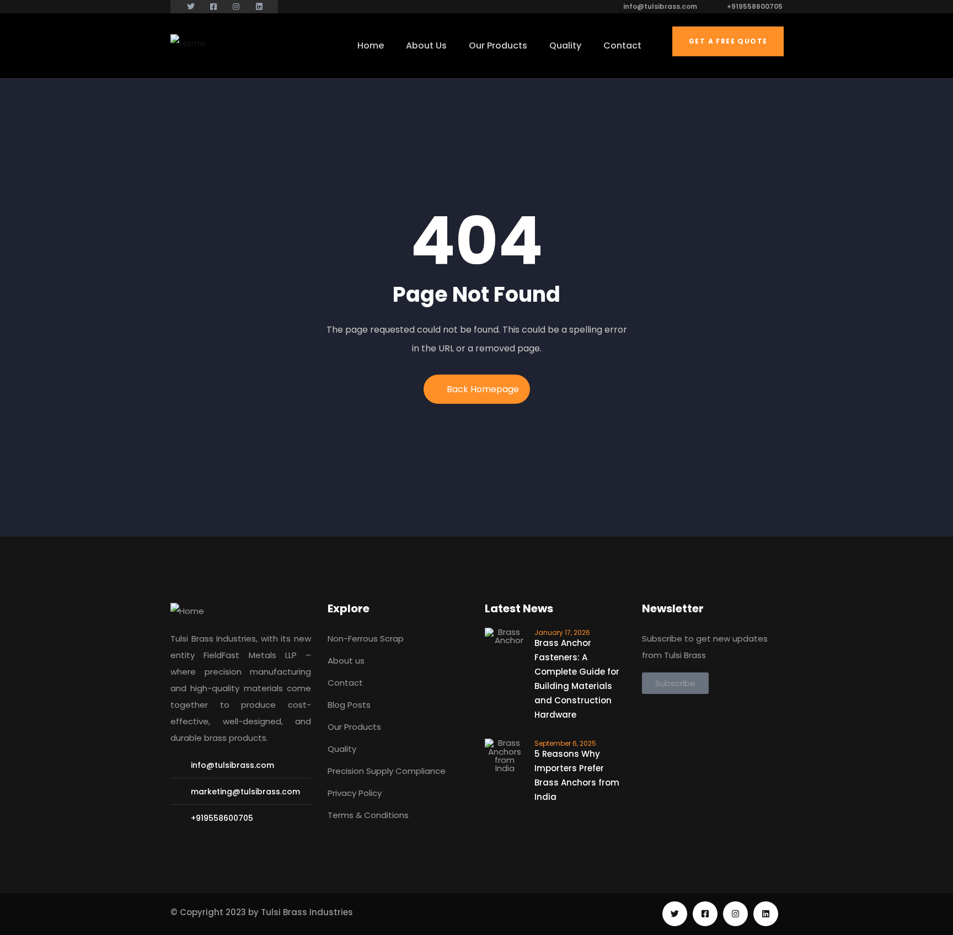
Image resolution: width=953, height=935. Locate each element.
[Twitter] (674, 913)
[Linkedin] (765, 913)
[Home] (187, 43)
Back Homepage (483, 389)
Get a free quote (728, 41)
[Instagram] (735, 913)
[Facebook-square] (705, 913)
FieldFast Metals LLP (250, 655)
